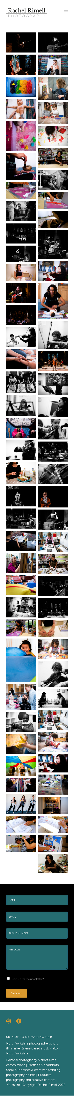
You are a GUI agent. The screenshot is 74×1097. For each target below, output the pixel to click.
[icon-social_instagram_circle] (9, 1021)
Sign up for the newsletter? (28, 978)
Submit (16, 993)
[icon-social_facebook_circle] (18, 1021)
